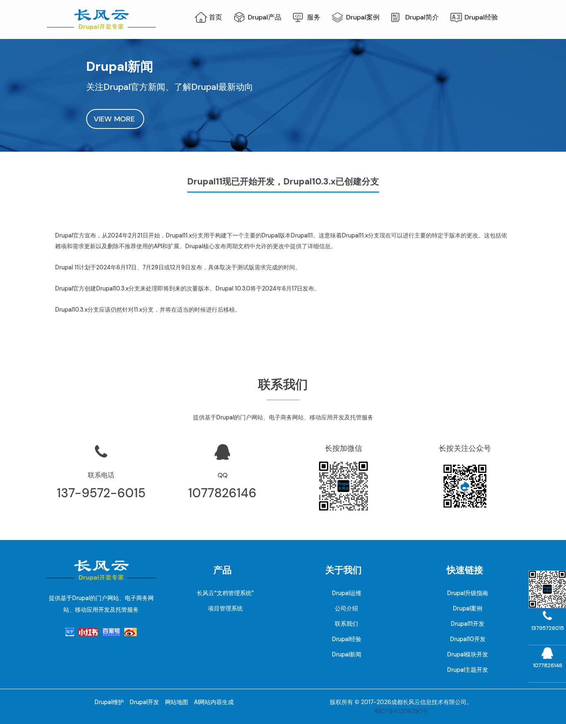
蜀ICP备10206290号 (401, 711)
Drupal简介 (422, 17)
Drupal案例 (363, 17)
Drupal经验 (481, 17)
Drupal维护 (109, 702)
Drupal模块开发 (467, 654)
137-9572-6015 (101, 493)
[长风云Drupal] (101, 19)
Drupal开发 (144, 702)
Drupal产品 (264, 17)
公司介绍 (346, 608)
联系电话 (101, 475)
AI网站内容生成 (214, 702)
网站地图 (176, 702)
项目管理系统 (225, 608)
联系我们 (346, 623)
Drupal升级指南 (467, 593)
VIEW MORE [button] (115, 119)
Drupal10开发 (468, 639)
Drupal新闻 (346, 654)
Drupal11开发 (467, 623)
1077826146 (222, 493)
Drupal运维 (346, 593)
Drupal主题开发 (467, 669)
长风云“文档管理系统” (225, 593)
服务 (313, 17)
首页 (215, 17)
